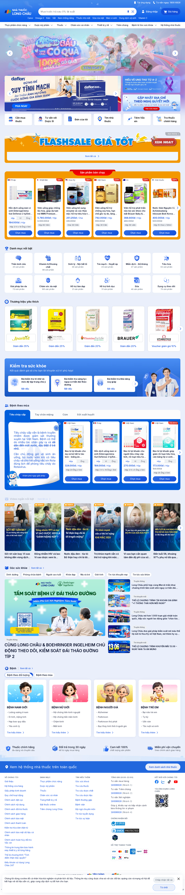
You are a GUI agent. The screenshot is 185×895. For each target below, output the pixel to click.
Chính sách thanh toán (15, 823)
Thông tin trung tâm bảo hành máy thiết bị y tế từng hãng (19, 848)
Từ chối (164, 887)
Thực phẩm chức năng (51, 781)
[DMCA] (125, 831)
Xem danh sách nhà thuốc (163, 767)
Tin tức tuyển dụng (84, 814)
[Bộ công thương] (118, 824)
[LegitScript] (125, 837)
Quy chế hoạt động (14, 795)
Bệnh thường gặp (83, 800)
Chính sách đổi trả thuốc (16, 809)
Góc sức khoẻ (82, 781)
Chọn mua (20, 233)
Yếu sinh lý (14, 726)
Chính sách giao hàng (15, 814)
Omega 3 (39, 18)
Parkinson (103, 717)
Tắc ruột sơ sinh (151, 726)
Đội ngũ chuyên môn (85, 809)
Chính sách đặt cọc (14, 800)
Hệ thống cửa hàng (14, 786)
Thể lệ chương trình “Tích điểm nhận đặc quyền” (17, 856)
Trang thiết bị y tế (48, 800)
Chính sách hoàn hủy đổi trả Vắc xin (18, 841)
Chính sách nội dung (14, 804)
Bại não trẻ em (150, 712)
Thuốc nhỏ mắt (83, 18)
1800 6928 (175, 2)
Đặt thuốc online (48, 804)
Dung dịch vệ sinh (127, 18)
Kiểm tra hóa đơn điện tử (16, 827)
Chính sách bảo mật (14, 818)
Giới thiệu (9, 781)
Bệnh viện (80, 804)
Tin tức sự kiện (82, 818)
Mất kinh (57, 726)
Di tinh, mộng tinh (17, 717)
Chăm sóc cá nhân (49, 795)
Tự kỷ (145, 717)
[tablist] (92, 414)
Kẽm (48, 18)
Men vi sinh (111, 18)
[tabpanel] (92, 454)
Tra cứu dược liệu (83, 795)
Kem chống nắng (66, 18)
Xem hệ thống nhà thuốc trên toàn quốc (43, 767)
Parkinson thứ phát (107, 721)
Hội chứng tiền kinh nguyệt (66, 712)
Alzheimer (103, 712)
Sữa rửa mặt (98, 18)
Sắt (54, 18)
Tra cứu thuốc (82, 786)
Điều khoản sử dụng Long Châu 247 (17, 864)
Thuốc (43, 790)
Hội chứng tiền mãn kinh (65, 717)
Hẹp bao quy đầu (17, 721)
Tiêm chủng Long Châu (51, 809)
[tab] (13, 218)
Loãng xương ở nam (18, 712)
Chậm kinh (58, 721)
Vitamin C (142, 18)
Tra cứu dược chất (84, 790)
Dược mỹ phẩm (47, 786)
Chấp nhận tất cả (163, 880)
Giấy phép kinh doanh (15, 790)
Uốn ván (147, 721)
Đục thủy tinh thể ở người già (112, 726)
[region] (92, 53)
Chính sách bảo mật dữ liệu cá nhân (19, 833)
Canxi (30, 18)
